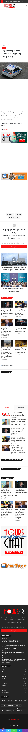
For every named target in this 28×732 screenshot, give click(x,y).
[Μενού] (2, 6)
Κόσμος (4, 681)
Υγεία (3, 688)
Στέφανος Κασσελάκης (7, 708)
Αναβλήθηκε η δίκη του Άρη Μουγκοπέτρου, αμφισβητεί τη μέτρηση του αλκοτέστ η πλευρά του (7, 311)
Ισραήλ (3, 702)
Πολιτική (4, 685)
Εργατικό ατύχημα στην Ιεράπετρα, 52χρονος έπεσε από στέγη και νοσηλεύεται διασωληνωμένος (20, 311)
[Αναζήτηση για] (26, 6)
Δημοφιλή (6, 407)
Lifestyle (4, 674)
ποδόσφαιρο (8, 710)
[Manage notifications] (3, 729)
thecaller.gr (7, 129)
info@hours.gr (11, 721)
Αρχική (4, 45)
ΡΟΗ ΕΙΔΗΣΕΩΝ (14, 217)
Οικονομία (4, 683)
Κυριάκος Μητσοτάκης (12, 702)
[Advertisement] (14, 24)
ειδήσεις (10, 214)
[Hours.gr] (10, 6)
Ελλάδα (8, 45)
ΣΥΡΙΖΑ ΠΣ (18, 705)
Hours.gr (3, 717)
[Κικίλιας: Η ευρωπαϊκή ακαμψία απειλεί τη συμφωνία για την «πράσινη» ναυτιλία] (6, 414)
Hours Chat (17, 721)
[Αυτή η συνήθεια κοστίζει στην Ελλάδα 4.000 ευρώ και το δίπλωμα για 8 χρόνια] (21, 322)
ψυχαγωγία (19, 710)
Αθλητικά (4, 676)
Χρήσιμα (4, 690)
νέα (2, 710)
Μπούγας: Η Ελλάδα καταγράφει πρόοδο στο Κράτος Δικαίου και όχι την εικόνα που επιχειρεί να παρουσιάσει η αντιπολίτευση (7, 331)
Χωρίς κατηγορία (6, 692)
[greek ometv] (14, 179)
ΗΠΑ (25, 700)
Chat (3, 669)
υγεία (14, 710)
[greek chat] (14, 142)
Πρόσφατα (21, 407)
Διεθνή (15, 700)
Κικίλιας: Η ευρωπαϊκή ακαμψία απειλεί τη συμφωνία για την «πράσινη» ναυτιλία (18, 414)
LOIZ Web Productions (14, 719)
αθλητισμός (16, 708)
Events (3, 671)
